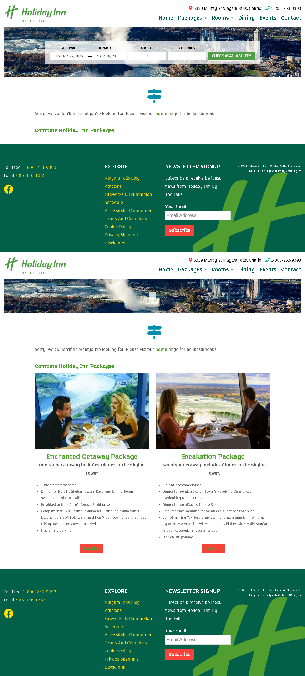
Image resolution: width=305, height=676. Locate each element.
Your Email (175, 206)
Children (187, 48)
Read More (92, 549)
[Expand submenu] (205, 18)
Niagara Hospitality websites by (275, 171)
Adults (147, 48)
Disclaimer (115, 243)
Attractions (113, 186)
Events (267, 18)
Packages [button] (190, 18)
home (161, 113)
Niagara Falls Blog (122, 178)
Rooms (220, 269)
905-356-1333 (31, 175)
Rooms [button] (220, 18)
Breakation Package (213, 457)
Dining (246, 18)
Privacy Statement (121, 234)
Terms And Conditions (126, 218)
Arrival (69, 48)
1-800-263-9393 (285, 8)
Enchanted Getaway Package (91, 457)
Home (165, 18)
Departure (107, 48)
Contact (291, 18)
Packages (190, 269)
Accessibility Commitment (128, 210)
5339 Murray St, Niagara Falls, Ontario (227, 8)
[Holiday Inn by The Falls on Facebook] (8, 191)
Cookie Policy (118, 226)
